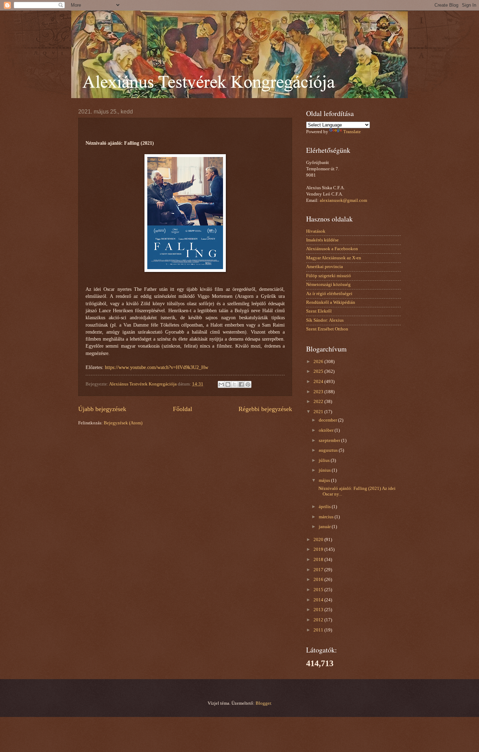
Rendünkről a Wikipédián (330, 302)
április (325, 506)
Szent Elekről (319, 311)
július (325, 460)
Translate (352, 131)
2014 (318, 599)
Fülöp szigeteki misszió (328, 275)
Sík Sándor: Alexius (325, 320)
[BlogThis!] (227, 384)
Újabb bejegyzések (102, 408)
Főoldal (182, 408)
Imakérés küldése (322, 240)
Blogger (263, 703)
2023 (318, 391)
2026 (318, 361)
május (325, 480)
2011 (318, 630)
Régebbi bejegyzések (265, 408)
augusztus (329, 450)
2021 (318, 411)
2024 (318, 381)
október (327, 430)
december (328, 420)
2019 (318, 549)
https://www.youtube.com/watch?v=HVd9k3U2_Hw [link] (156, 367)
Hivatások (315, 231)
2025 (318, 371)
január (325, 526)
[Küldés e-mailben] (221, 384)
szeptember (330, 440)
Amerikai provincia (324, 266)
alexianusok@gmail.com (343, 200)
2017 (318, 569)
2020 (318, 539)
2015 (318, 589)
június (325, 470)
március (327, 516)
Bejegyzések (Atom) (123, 423)
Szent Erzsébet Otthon (327, 329)
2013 (318, 609)
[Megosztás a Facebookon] (241, 384)
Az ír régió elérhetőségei (329, 293)
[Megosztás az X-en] (234, 384)
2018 (318, 559)
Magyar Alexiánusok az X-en (333, 257)
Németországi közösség (328, 284)
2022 (318, 401)
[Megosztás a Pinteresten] (247, 384)
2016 (318, 579)
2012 (318, 619)
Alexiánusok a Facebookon (332, 248)
